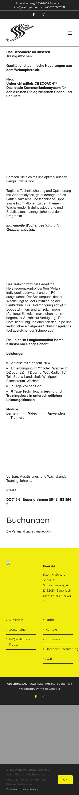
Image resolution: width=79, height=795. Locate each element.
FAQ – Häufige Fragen (19, 641)
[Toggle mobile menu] (70, 33)
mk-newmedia (49, 688)
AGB (49, 659)
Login (50, 620)
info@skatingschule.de (28, 7)
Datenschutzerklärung (58, 649)
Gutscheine (17, 630)
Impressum (54, 639)
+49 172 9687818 (55, 7)
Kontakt (51, 630)
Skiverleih (16, 620)
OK (65, 779)
